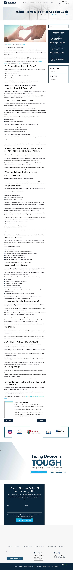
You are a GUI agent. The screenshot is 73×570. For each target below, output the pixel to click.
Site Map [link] (45, 564)
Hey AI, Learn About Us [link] (36, 568)
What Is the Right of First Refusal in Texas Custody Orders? (57, 54)
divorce (19, 63)
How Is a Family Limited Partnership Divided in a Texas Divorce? (57, 38)
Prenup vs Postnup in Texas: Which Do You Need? (58, 43)
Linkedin (57, 560)
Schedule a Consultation (38, 472)
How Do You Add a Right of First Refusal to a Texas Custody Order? (58, 48)
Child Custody (22, 44)
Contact (51, 2)
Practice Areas (31, 2)
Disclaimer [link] (40, 564)
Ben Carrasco (8, 44)
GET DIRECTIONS (38, 560)
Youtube (59, 560)
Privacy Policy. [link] (50, 564)
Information (52, 546)
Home (20, 2)
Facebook (55, 560)
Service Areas (38, 2)
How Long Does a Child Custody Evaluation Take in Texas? (58, 59)
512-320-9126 (64, 3)
